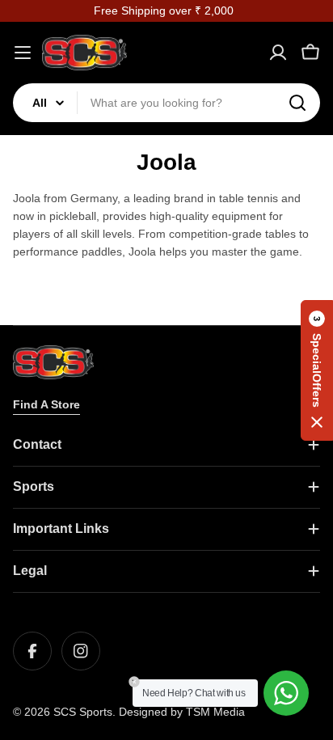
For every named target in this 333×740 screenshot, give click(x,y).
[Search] (297, 102)
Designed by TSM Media (182, 711)
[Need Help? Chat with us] (286, 693)
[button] (317, 370)
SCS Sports (82, 711)
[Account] (278, 52)
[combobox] (166, 102)
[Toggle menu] (22, 52)
